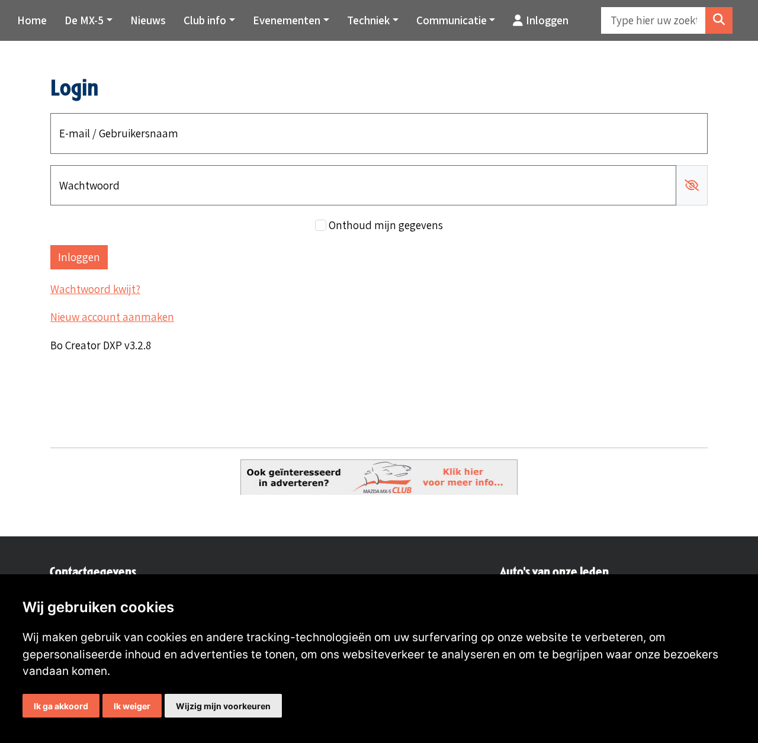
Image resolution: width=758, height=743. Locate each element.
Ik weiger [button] (132, 706)
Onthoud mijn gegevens (386, 225)
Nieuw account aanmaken (112, 317)
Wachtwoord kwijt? (95, 289)
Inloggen (547, 20)
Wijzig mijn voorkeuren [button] (223, 706)
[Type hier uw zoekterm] (719, 20)
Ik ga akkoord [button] (61, 706)
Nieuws (148, 20)
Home (32, 20)
